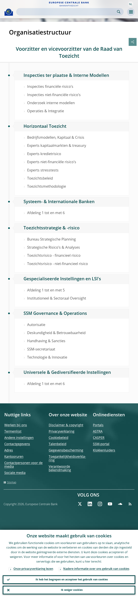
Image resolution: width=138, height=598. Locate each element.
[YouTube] (110, 504)
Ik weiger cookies (72, 590)
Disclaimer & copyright (66, 425)
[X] (79, 504)
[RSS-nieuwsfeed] (130, 504)
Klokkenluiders (104, 450)
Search (119, 12)
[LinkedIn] (90, 504)
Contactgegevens (17, 444)
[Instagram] (100, 504)
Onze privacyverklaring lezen (33, 569)
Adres (8, 450)
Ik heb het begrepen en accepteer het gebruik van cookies (72, 579)
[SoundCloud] (120, 504)
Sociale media (15, 473)
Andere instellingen (19, 438)
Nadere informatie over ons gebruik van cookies (96, 569)
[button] (130, 4)
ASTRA (97, 431)
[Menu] (131, 12)
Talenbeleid (57, 444)
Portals (98, 425)
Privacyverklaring (61, 431)
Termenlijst (12, 431)
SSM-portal (101, 444)
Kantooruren (13, 456)
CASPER (98, 438)
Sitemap (11, 482)
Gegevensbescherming (66, 450)
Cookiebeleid (58, 438)
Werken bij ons (15, 425)
